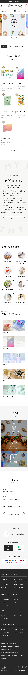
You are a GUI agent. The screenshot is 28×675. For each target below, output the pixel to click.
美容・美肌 (4, 587)
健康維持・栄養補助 (19, 584)
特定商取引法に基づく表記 (7, 646)
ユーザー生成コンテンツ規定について (9, 652)
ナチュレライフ (18, 616)
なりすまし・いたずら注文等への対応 (9, 655)
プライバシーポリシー (12, 643)
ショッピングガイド (19, 632)
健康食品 (16, 599)
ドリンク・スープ (6, 605)
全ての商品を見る (14, 151)
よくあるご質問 (5, 632)
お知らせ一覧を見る (14, 514)
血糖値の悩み (4, 579)
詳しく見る (14, 219)
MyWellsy (3, 616)
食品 (15, 602)
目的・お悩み (18, 11)
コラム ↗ (22, 655)
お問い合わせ (4, 635)
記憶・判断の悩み (18, 587)
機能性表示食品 (5, 599)
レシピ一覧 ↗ (4, 658)
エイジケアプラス (6, 619)
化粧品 (3, 602)
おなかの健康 (4, 584)
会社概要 (3, 643)
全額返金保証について (6, 649)
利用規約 (17, 646)
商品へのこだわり (18, 629)
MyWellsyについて (6, 11)
